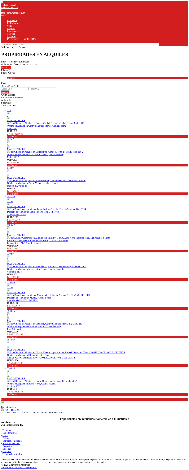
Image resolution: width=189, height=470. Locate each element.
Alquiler (11, 28)
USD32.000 (15, 334)
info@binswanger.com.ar (13, 13)
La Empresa (12, 23)
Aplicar (5, 92)
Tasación (11, 33)
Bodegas (7, 449)
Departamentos (10, 433)
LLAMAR (12, 20)
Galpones (7, 451)
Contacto (11, 36)
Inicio (3, 61)
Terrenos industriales (12, 454)
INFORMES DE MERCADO (21, 39)
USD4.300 (13, 162)
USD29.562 (13, 220)
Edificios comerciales (12, 441)
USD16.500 (13, 248)
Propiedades (12, 31)
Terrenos (7, 430)
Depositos (7, 446)
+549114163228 (11, 410)
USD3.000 (15, 134)
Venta (9, 26)
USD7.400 (13, 191)
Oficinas (6, 438)
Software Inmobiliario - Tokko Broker (19, 467)
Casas (5, 435)
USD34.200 (15, 363)
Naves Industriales (11, 443)
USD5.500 (15, 392)
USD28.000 (13, 306)
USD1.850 (13, 277)
